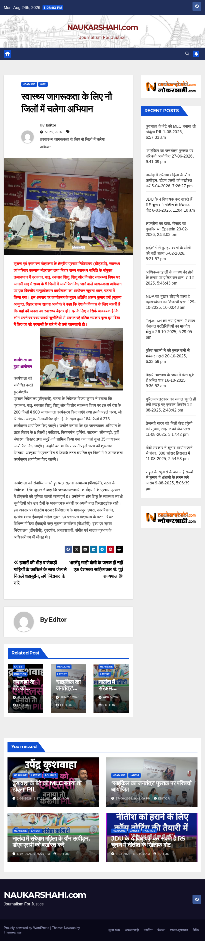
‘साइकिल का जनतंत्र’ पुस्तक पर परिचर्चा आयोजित (151, 786)
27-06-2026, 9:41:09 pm (134, 798)
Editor (51, 125)
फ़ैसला (161, 930)
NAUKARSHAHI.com (102, 27)
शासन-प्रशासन (179, 930)
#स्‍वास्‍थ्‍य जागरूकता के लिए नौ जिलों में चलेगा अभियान (72, 143)
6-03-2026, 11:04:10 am (133, 853)
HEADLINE (29, 84)
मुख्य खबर (114, 930)
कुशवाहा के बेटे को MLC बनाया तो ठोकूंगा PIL (46, 786)
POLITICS (20, 674)
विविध (196, 930)
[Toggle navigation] (98, 54)
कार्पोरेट (43, 84)
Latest (19, 666)
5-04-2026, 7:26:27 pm (34, 853)
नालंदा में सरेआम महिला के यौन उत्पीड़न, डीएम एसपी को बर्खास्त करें (169, 180)
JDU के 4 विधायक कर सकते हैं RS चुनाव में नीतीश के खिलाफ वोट (169, 204)
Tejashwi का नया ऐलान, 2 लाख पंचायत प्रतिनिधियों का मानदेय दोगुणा (170, 326)
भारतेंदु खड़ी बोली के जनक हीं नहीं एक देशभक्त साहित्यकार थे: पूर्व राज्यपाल (96, 569)
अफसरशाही (132, 930)
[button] (187, 54)
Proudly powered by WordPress (27, 928)
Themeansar (13, 932)
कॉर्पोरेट (148, 930)
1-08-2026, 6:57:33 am (34, 798)
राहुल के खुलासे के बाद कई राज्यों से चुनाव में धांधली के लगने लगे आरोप (169, 477)
